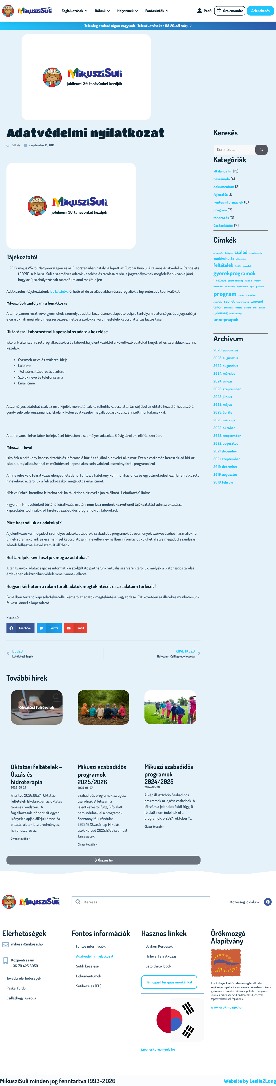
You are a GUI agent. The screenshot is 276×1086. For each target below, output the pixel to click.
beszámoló (221, 179)
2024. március (224, 373)
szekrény (217, 301)
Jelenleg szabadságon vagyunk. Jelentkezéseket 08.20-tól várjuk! (138, 25)
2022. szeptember (227, 435)
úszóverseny (235, 313)
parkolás (260, 286)
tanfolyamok (243, 301)
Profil (208, 10)
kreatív (257, 280)
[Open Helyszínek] (136, 11)
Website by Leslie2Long (250, 1080)
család (241, 252)
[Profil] (199, 10)
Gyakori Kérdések (159, 946)
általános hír (222, 171)
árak (255, 307)
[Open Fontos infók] (167, 11)
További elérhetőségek (23, 978)
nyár (252, 286)
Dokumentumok (88, 976)
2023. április (222, 412)
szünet (229, 301)
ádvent (247, 307)
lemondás (218, 286)
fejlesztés (220, 194)
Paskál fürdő (16, 988)
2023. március (224, 420)
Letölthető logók (158, 966)
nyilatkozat (242, 286)
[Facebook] (268, 902)
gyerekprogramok (234, 273)
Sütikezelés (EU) (89, 985)
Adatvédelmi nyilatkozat (94, 956)
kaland (248, 280)
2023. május (222, 404)
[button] (20, 628)
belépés (229, 253)
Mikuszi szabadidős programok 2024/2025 (168, 774)
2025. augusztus (225, 358)
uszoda (238, 307)
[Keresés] (261, 150)
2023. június (222, 396)
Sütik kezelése (87, 966)
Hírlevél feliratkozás (161, 956)
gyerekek (247, 265)
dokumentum (223, 186)
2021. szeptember (226, 459)
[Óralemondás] (218, 10)
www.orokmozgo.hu (226, 1007)
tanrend (257, 301)
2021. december (225, 451)
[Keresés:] (234, 150)
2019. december (225, 466)
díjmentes (241, 259)
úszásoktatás (223, 225)
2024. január (222, 381)
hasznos (219, 280)
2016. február (223, 482)
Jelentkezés (260, 10)
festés (238, 265)
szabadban (251, 295)
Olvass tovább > (20, 838)
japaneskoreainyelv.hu (158, 1049)
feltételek (223, 265)
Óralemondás (233, 10)
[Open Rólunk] (108, 11)
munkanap (230, 286)
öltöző (262, 307)
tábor (217, 307)
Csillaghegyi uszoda (21, 998)
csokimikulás (223, 258)
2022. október (224, 427)
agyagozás (218, 253)
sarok (241, 295)
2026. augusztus (225, 350)
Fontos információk (228, 202)
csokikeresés (255, 253)
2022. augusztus (225, 443)
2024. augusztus (225, 365)
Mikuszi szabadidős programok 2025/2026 (102, 774)
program (220, 210)
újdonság (220, 312)
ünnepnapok (225, 319)
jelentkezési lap (235, 280)
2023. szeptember (227, 389)
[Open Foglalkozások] (86, 11)
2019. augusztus (225, 474)
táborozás (221, 217)
